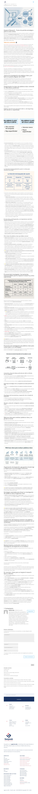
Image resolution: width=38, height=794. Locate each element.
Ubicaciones (22, 780)
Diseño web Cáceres (7, 780)
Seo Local (5, 758)
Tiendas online (6, 762)
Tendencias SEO (6, 669)
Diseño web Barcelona (7, 775)
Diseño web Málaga (7, 777)
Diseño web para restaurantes (25, 759)
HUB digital (5, 771)
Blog (4, 770)
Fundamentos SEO (7, 5)
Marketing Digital (6, 759)
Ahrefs (6, 315)
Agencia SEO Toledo (23, 772)
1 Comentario (14, 5)
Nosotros (21, 779)
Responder (30, 611)
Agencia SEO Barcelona (23, 771)
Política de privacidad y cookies (25, 782)
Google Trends (7, 331)
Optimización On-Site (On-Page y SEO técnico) (11, 672)
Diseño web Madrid (7, 776)
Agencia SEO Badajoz (23, 773)
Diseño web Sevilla (7, 778)
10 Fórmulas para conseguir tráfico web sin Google (22, 679)
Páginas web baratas (7, 785)
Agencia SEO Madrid (23, 770)
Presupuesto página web (8, 783)
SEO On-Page (6, 670)
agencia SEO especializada (9, 66)
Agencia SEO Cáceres (23, 774)
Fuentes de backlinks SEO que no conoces (14, 682)
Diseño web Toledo (7, 781)
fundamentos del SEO (24, 45)
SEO (11, 5)
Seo (4, 757)
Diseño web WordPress (8, 761)
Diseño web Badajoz (7, 779)
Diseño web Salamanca (7, 782)
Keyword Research (7, 674)
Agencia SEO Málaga (23, 775)
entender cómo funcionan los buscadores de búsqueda (14, 44)
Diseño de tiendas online (8, 784)
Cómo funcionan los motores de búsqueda (11, 675)
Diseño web (6, 760)
